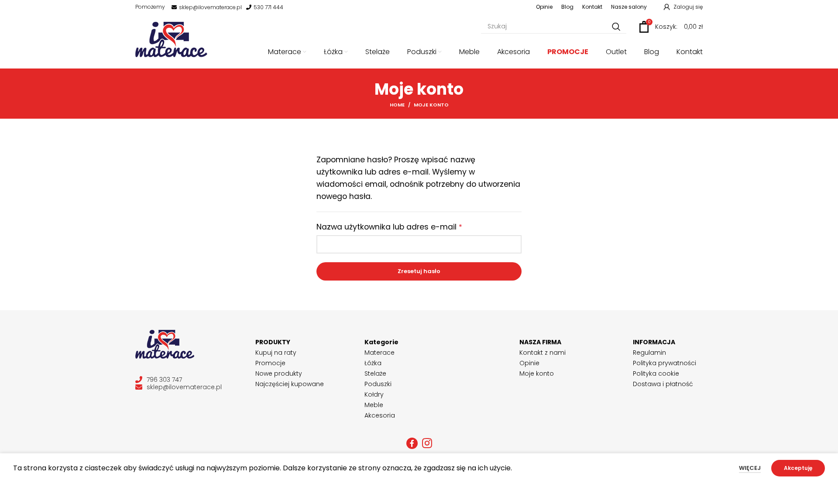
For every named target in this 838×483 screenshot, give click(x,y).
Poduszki (378, 384)
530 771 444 (268, 7)
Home (397, 104)
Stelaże (375, 373)
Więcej (750, 468)
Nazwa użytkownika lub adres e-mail (411, 227)
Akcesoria (379, 415)
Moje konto (536, 373)
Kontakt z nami (542, 352)
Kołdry (374, 394)
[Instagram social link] (427, 443)
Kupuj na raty (275, 352)
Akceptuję (798, 468)
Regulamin (649, 352)
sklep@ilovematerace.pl (210, 7)
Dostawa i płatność (663, 384)
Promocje (270, 363)
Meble (373, 405)
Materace (379, 352)
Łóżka (372, 363)
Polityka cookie (656, 373)
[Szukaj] (616, 27)
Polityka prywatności (664, 363)
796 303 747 (164, 380)
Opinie (529, 363)
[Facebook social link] (412, 443)
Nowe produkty (278, 373)
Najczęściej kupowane (289, 384)
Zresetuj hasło (419, 271)
